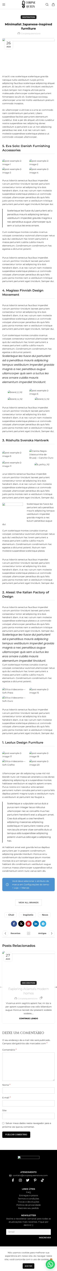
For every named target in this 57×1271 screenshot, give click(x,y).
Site (4, 1110)
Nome (6, 1084)
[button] (50, 1264)
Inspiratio (28, 914)
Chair (11, 914)
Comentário (9, 1049)
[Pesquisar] (47, 5)
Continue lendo (28, 1018)
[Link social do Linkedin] (36, 924)
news (45, 914)
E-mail (6, 1097)
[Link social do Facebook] (14, 924)
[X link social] (21, 924)
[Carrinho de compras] (53, 5)
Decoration (28, 983)
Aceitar (28, 1266)
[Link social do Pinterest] (29, 924)
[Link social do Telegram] (43, 924)
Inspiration (28, 17)
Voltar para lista (28, 933)
